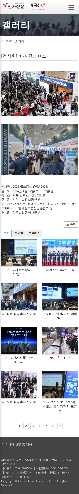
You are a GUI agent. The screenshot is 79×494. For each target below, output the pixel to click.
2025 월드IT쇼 (59, 358)
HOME (7, 41)
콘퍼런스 (34, 233)
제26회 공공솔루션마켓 (19, 314)
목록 (72, 224)
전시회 (18, 233)
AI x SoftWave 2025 (60, 270)
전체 (6, 233)
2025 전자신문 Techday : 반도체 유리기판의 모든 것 (59, 406)
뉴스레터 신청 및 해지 (17, 444)
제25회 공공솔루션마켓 (19, 402)
